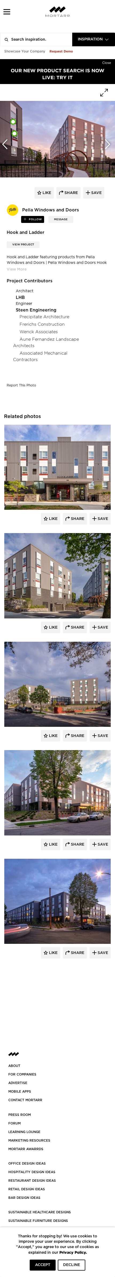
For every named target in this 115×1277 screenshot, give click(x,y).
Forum (14, 1123)
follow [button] (35, 219)
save (96, 193)
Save (102, 519)
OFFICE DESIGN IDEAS (27, 1163)
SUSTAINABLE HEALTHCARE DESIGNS (39, 1212)
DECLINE (71, 1265)
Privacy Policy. (73, 1252)
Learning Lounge (24, 1132)
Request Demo (61, 51)
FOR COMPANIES (22, 1074)
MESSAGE (61, 219)
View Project (23, 244)
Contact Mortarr (25, 1100)
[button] (7, 11)
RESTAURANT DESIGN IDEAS (32, 1180)
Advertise (17, 1083)
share (70, 193)
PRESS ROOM (19, 1114)
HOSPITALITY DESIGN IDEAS (31, 1172)
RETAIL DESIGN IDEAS (26, 1189)
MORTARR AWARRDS (25, 1149)
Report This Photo (21, 385)
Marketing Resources (29, 1140)
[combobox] (93, 39)
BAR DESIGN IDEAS (24, 1197)
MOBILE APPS (19, 1091)
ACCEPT (42, 1265)
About (14, 1065)
